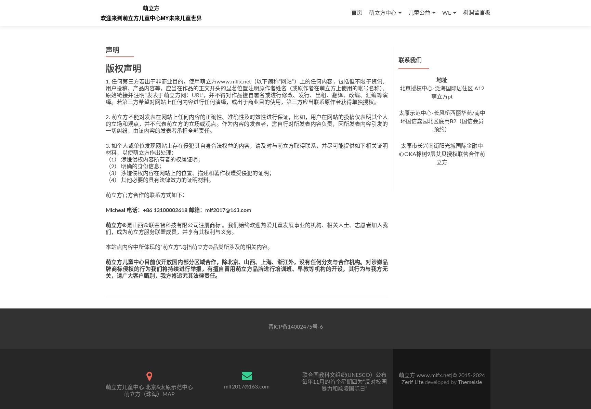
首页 (356, 12)
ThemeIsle (470, 382)
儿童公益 (419, 13)
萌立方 (151, 8)
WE (446, 13)
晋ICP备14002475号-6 (295, 327)
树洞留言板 (476, 12)
